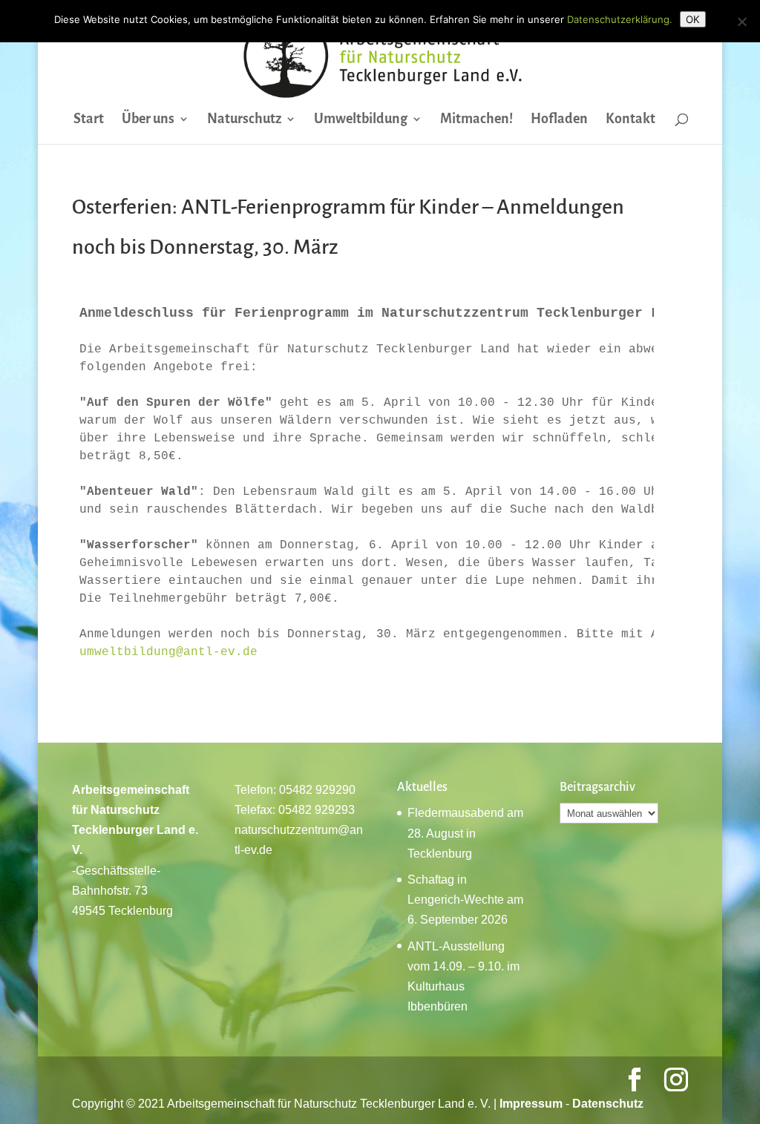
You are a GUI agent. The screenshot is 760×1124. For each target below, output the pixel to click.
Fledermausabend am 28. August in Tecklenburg (465, 832)
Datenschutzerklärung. (619, 19)
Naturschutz (244, 120)
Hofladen (559, 120)
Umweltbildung (360, 120)
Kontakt (630, 120)
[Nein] (741, 21)
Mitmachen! (476, 120)
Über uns (148, 120)
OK (693, 19)
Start (88, 120)
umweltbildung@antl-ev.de (168, 652)
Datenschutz (607, 1103)
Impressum (531, 1103)
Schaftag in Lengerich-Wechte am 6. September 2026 (465, 899)
